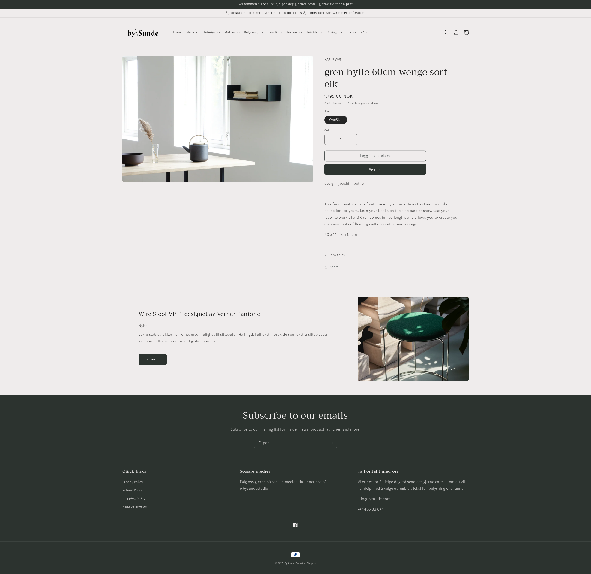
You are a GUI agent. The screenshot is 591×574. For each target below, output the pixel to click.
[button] (211, 32)
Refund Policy (132, 490)
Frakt (350, 103)
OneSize (335, 120)
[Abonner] (332, 443)
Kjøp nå (375, 169)
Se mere (153, 359)
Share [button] (334, 267)
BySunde (290, 563)
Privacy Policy (132, 482)
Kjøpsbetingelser (134, 506)
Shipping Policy (133, 498)
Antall (328, 130)
